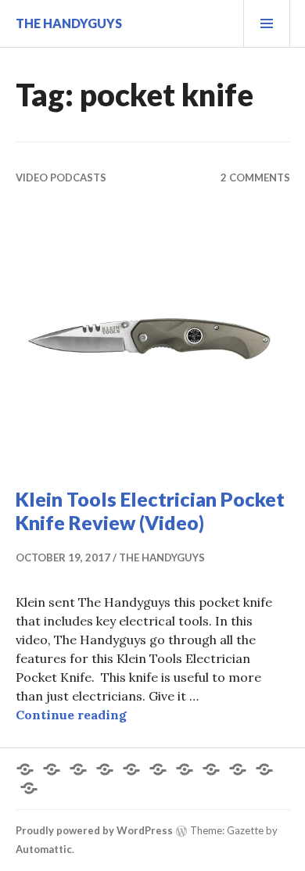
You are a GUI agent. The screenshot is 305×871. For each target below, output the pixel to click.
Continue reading (71, 714)
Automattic (44, 849)
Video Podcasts (61, 177)
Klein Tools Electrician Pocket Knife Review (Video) (150, 510)
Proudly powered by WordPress (94, 830)
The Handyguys (69, 23)
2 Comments (255, 177)
